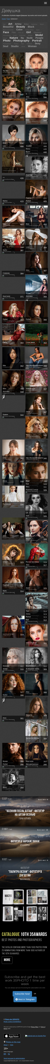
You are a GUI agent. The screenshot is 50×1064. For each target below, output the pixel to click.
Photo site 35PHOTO (12, 1019)
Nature (14, 37)
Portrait (37, 40)
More (7, 960)
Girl (28, 32)
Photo (6, 40)
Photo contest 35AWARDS (12, 1022)
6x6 (4, 24)
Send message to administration (14, 1058)
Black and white (8, 30)
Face (6, 32)
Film (14, 32)
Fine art (20, 33)
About (6, 1045)
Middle (30, 35)
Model (39, 35)
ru (9, 1054)
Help (11, 1045)
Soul (5, 46)
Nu (22, 38)
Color (19, 29)
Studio (15, 46)
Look (15, 35)
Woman (32, 46)
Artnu (18, 24)
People (39, 38)
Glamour (38, 32)
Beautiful (8, 26)
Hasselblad (7, 35)
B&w (26, 24)
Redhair (29, 44)
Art (10, 23)
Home (4, 19)
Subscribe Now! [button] (22, 994)
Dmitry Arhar (29, 30)
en (5, 1054)
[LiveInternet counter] (9, 1024)
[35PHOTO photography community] (11, 3)
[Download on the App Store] (14, 1036)
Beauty (20, 26)
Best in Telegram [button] (26, 999)
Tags (8, 19)
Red (22, 44)
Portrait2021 (7, 44)
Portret (16, 44)
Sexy (37, 43)
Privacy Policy (34, 1026)
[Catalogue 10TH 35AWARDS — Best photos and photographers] (25, 905)
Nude (30, 38)
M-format (22, 35)
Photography (21, 40)
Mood (5, 38)
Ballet (42, 24)
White (23, 46)
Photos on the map (13, 1042)
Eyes (38, 30)
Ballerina (34, 24)
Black (31, 26)
